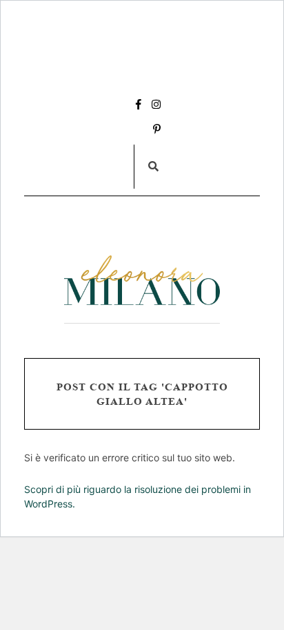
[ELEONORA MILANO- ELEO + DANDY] (142, 280)
